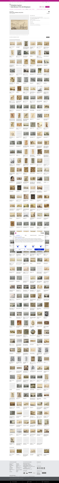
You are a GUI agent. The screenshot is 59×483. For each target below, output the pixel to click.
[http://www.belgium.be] (27, 473)
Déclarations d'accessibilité (37, 479)
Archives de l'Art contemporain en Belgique (19, 467)
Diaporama (48, 37)
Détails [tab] (25, 235)
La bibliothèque (17, 464)
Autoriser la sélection (29, 249)
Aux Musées (11, 467)
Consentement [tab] (18, 235)
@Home (48, 9)
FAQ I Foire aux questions (11, 464)
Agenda (23, 9)
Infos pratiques (11, 9)
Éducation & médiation (40, 9)
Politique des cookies (47, 479)
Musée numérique (18, 468)
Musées (30, 9)
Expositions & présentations (18, 9)
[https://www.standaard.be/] (34, 473)
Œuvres (48, 11)
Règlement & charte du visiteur (12, 470)
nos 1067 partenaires (19, 238)
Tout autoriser (39, 249)
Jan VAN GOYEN (35, 23)
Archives (17, 466)
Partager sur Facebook (46, 13)
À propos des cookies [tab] (41, 235)
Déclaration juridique (43, 479)
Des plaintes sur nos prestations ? (31, 479)
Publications (17, 465)
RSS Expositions (38, 473)
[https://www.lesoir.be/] (30, 472)
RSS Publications (39, 474)
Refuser (20, 249)
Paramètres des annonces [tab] (33, 235)
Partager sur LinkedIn (47, 13)
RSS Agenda (38, 472)
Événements (11, 468)
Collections (26, 9)
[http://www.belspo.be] (24, 473)
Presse (17, 471)
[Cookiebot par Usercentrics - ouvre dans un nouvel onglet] (41, 233)
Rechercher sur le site (20, 2)
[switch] (26, 246)
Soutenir (17, 470)
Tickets (10, 466)
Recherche (44, 9)
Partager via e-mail (48, 13)
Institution (33, 9)
